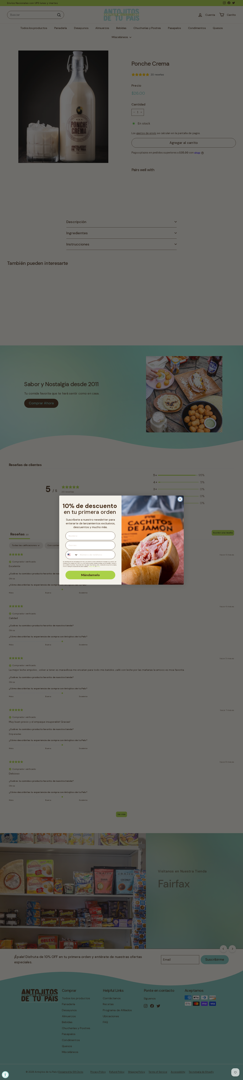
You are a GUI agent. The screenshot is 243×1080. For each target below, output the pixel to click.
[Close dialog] (180, 499)
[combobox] (72, 555)
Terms (98, 566)
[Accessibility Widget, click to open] (5, 1074)
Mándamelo (90, 575)
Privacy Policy (92, 566)
